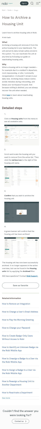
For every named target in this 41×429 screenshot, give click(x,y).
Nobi (3, 10)
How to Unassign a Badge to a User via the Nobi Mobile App (20, 360)
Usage (16, 10)
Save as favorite (20, 285)
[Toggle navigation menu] (37, 3)
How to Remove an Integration (16, 303)
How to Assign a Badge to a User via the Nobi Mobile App (18, 372)
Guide (9, 10)
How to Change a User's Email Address (20, 311)
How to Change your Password (16, 327)
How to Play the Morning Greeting (18, 319)
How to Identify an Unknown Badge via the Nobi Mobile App (20, 349)
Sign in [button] (24, 3)
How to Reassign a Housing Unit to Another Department (18, 383)
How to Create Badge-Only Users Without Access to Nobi (17, 337)
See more (6, 398)
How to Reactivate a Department (17, 392)
